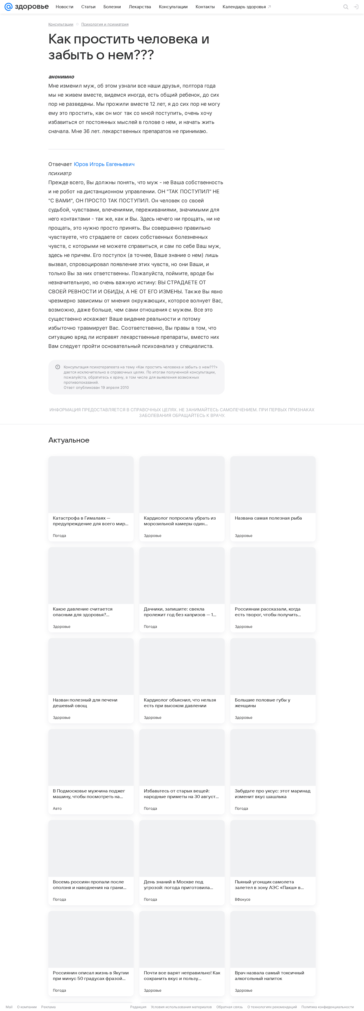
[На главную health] (31, 7)
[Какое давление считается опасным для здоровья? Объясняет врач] (91, 589)
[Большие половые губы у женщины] (273, 680)
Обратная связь (229, 1007)
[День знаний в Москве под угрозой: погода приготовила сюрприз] (182, 862)
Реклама (48, 1007)
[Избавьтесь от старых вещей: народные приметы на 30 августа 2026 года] (182, 771)
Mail (9, 1007)
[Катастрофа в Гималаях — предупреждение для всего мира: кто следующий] (91, 498)
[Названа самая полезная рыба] (273, 498)
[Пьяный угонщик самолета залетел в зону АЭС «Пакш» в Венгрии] (273, 862)
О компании (27, 1007)
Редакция (138, 1007)
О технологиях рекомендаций (272, 1007)
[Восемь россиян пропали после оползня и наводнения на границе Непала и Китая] (91, 862)
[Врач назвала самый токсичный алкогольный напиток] (273, 953)
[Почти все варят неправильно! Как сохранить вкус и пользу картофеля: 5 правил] (182, 953)
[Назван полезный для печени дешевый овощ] (91, 680)
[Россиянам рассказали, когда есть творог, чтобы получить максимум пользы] (273, 589)
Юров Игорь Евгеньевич (104, 164)
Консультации (60, 24)
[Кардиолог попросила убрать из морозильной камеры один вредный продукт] (182, 498)
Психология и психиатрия (105, 24)
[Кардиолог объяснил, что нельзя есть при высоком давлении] (182, 680)
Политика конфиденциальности (327, 1007)
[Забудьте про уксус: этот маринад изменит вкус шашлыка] (273, 771)
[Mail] (9, 7)
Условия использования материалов (181, 1007)
